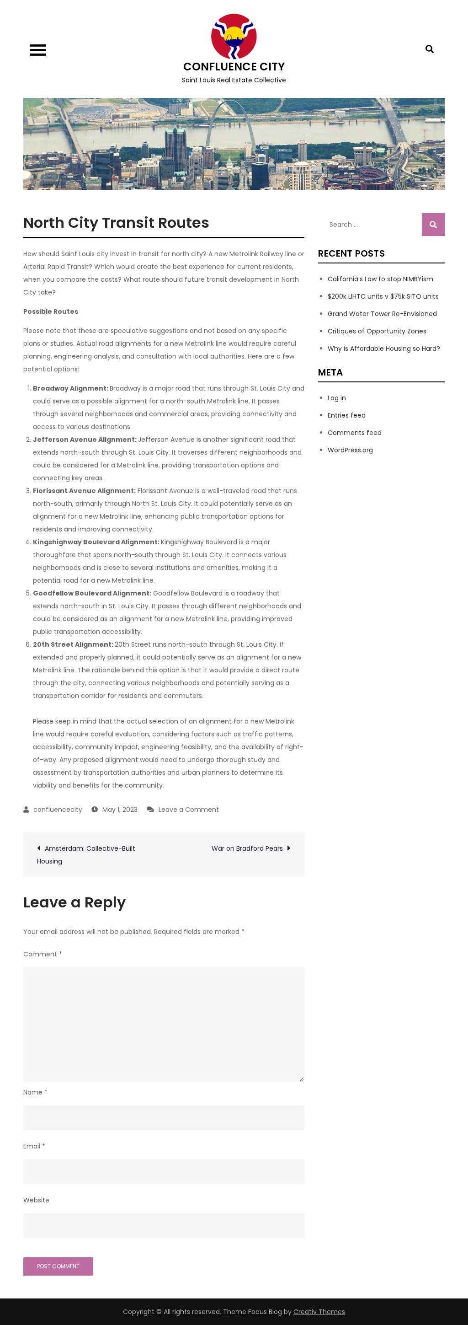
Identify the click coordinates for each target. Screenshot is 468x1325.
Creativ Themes (319, 1311)
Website (36, 1200)
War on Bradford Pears (247, 848)
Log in (337, 397)
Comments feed (355, 432)
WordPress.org (350, 450)
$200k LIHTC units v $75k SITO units (383, 296)
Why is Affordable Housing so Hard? (384, 348)
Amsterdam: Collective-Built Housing (86, 855)
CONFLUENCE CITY (234, 66)
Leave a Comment (189, 809)
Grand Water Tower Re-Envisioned (382, 313)
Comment (42, 954)
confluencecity (57, 809)
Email (34, 1146)
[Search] (433, 224)
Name (35, 1092)
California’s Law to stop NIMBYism (380, 279)
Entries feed (347, 415)
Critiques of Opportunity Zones (377, 331)
